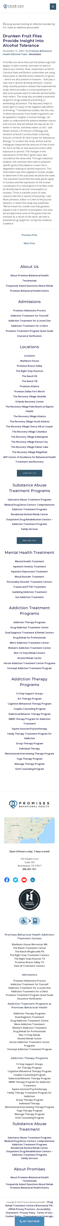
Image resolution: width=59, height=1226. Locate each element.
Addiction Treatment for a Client (29, 325)
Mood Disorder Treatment (29, 576)
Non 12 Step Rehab (29, 1034)
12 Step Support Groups (29, 693)
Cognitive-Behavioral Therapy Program (29, 703)
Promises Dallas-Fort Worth (29, 391)
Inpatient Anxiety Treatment (29, 566)
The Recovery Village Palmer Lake (29, 447)
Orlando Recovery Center (29, 401)
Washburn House (29, 360)
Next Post (29, 243)
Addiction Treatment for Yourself (29, 315)
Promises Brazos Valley (29, 365)
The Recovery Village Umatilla (29, 396)
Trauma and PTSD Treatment (29, 586)
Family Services (29, 529)
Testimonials (29, 280)
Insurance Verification (29, 336)
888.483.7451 (29, 540)
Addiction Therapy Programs (29, 622)
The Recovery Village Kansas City (29, 441)
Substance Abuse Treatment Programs (29, 499)
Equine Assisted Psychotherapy (29, 728)
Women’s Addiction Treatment (29, 1027)
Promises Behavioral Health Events (29, 290)
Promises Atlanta (29, 386)
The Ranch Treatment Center (29, 948)
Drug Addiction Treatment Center (29, 627)
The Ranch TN (29, 381)
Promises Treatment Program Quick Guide (29, 331)
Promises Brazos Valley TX (29, 962)
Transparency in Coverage (38, 1216)
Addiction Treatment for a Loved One (29, 320)
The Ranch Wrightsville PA (29, 951)
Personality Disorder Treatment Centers (29, 581)
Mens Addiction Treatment (29, 1024)
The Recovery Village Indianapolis (29, 436)
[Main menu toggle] (53, 6)
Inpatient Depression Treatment (29, 571)
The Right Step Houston (29, 371)
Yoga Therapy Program (29, 758)
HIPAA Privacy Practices (22, 1209)
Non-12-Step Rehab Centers (29, 652)
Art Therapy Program (30, 698)
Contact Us (29, 473)
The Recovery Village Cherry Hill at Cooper (29, 426)
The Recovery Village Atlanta (29, 416)
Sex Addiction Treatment (29, 597)
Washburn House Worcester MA (29, 944)
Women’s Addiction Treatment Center (29, 647)
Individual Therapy (29, 748)
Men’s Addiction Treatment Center (29, 642)
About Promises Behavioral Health (29, 275)
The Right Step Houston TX (29, 958)
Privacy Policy (27, 1212)
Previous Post (29, 235)
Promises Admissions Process (29, 310)
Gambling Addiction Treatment (29, 592)
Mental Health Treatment (29, 561)
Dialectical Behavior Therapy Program (30, 714)
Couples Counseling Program (30, 708)
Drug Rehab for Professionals (29, 637)
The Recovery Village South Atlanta (29, 421)
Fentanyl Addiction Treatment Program (29, 668)
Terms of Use (44, 1212)
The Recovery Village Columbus (29, 431)
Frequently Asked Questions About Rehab (29, 285)
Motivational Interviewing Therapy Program (29, 753)
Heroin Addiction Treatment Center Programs (29, 663)
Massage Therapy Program (30, 763)
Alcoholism (35, 54)
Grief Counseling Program (29, 768)
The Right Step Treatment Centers (29, 955)
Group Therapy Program (29, 743)
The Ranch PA (29, 376)
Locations (29, 355)
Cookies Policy (13, 1216)
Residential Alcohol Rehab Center (29, 514)
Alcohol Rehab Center (29, 658)
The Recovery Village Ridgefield (29, 452)
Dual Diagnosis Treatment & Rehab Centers (29, 632)
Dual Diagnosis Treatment (29, 1017)
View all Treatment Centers (29, 965)
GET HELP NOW (30, 1221)
